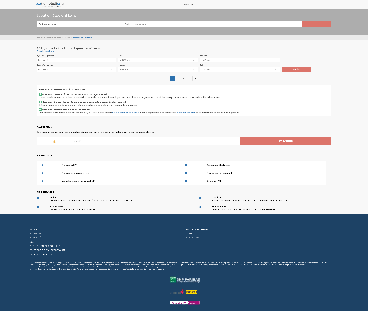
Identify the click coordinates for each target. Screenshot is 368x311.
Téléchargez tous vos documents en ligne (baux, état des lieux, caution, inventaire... (250, 200)
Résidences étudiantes (218, 165)
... (189, 78)
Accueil (34, 229)
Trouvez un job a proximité (75, 173)
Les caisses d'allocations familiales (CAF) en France (228, 265)
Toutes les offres (197, 229)
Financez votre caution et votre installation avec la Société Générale (243, 209)
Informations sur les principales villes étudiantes (300, 263)
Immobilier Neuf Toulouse (191, 263)
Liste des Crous (208, 263)
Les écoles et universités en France (262, 265)
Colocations (247, 263)
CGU (31, 242)
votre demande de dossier (125, 112)
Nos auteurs (220, 263)
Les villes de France (233, 263)
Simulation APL (214, 181)
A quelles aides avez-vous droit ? (79, 181)
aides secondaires (186, 112)
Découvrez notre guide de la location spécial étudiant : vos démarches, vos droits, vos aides (92, 200)
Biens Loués (282, 265)
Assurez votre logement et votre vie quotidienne (72, 209)
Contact (191, 233)
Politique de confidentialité (47, 250)
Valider (296, 69)
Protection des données (44, 246)
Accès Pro (192, 237)
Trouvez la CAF (69, 165)
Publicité (35, 237)
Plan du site (37, 233)
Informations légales (43, 254)
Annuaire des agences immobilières (267, 263)
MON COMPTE (189, 4)
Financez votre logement (219, 173)
